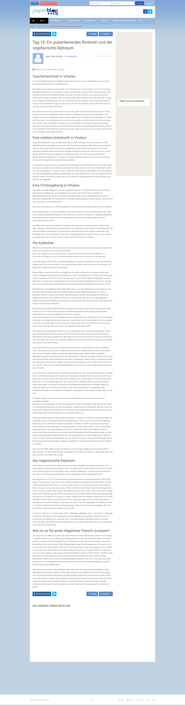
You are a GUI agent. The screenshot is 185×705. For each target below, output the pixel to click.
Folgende (104, 34)
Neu (42, 21)
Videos (104, 21)
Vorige (93, 34)
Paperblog (33, 700)
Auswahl (55, 21)
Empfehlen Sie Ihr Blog (49, 3)
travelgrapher (70, 56)
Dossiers (89, 21)
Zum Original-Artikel (103, 56)
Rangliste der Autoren (124, 21)
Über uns (130, 700)
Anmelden (139, 3)
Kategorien (72, 21)
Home (35, 3)
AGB (153, 700)
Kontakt (121, 700)
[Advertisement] (73, 634)
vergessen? (150, 3)
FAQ (147, 700)
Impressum (139, 700)
